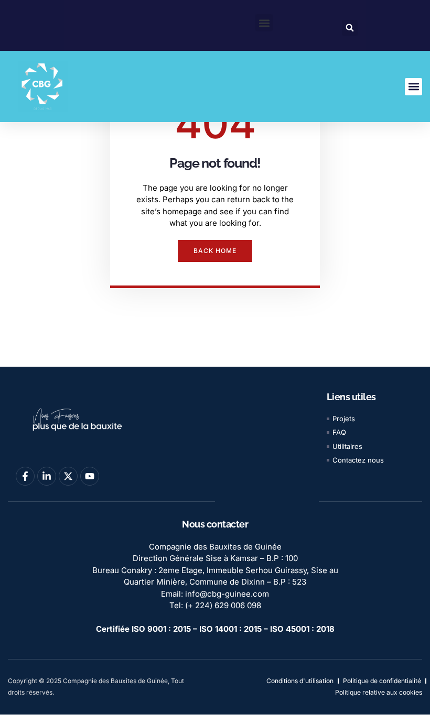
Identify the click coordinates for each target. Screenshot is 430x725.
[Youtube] (89, 476)
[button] (264, 22)
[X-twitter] (68, 476)
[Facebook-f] (25, 476)
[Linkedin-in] (46, 476)
